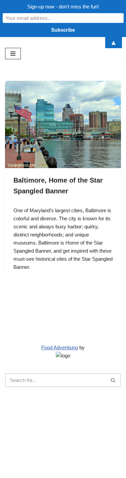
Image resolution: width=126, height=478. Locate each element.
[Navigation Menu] (13, 53)
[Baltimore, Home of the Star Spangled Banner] (63, 124)
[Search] (113, 380)
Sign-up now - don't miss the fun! (63, 6)
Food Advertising (59, 347)
